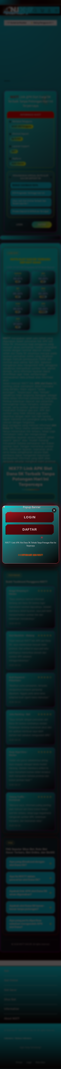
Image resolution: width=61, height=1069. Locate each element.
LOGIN (30, 517)
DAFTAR (29, 529)
